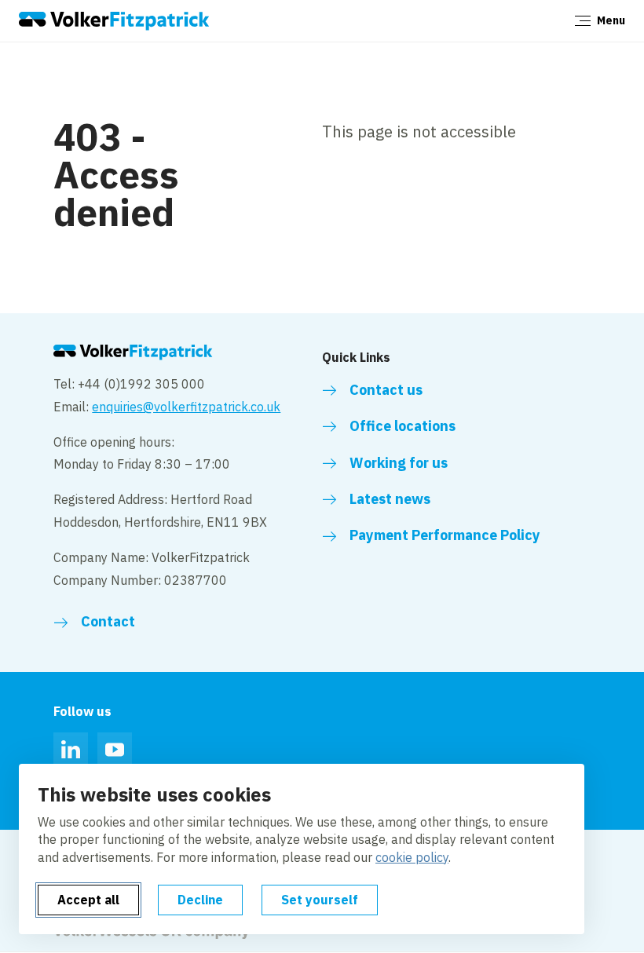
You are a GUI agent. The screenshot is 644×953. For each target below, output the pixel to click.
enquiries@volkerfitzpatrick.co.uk (186, 406)
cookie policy (411, 857)
